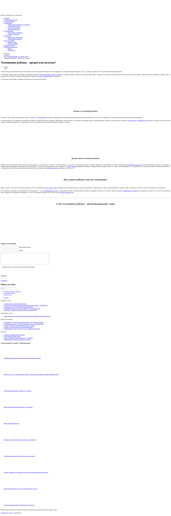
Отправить (4, 280)
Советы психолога (13, 34)
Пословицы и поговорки (9, 293)
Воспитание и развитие (15, 32)
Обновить (4, 275)
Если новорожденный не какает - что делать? (17, 391)
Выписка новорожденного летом (14, 335)
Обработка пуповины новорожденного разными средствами (22, 358)
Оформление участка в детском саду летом (17, 339)
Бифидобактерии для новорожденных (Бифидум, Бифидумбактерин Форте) (27, 316)
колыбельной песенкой (130, 191)
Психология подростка (15, 39)
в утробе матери (41, 117)
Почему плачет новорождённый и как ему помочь (19, 325)
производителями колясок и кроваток (51, 74)
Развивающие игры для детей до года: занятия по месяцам (22, 329)
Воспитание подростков (15, 37)
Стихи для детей (8, 294)
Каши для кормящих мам (11, 423)
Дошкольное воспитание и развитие (19, 24)
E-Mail (21, 250)
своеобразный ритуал (50, 191)
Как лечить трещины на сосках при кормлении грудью (20, 489)
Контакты (6, 297)
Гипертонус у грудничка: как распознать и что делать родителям (24, 322)
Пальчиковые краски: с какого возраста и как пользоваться (22, 308)
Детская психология (14, 26)
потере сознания (72, 166)
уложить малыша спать (66, 192)
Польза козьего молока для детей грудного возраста (19, 456)
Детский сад (11, 50)
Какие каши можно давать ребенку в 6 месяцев (18, 407)
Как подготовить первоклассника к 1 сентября (18, 338)
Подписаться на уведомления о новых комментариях (19, 267)
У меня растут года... (7, 513)
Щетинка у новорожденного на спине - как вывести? (20, 310)
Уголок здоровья (13, 44)
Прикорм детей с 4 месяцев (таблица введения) (18, 307)
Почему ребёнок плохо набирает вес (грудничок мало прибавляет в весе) (26, 472)
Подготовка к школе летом (12, 336)
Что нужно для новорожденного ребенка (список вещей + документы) (25, 305)
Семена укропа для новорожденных (15, 304)
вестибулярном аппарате (133, 165)
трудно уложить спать (50, 188)
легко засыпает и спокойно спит (137, 120)
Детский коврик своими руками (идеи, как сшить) (19, 505)
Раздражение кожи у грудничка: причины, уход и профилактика (23, 324)
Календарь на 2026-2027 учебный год (12, 291)
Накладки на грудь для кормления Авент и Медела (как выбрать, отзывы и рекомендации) (31, 374)
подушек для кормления (44, 76)
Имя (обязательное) (25, 247)
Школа (10, 48)
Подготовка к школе (14, 28)
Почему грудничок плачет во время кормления (18, 327)
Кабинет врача (12, 42)
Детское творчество (14, 29)
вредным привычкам (52, 168)
